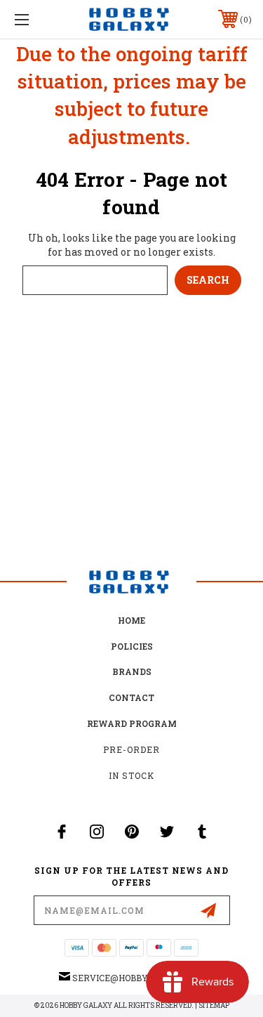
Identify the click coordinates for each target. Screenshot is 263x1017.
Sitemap (213, 1005)
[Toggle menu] (38, 19)
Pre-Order (131, 749)
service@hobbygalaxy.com (138, 977)
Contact (131, 697)
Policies (132, 646)
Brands (131, 671)
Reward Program (132, 723)
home (131, 620)
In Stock (131, 775)
